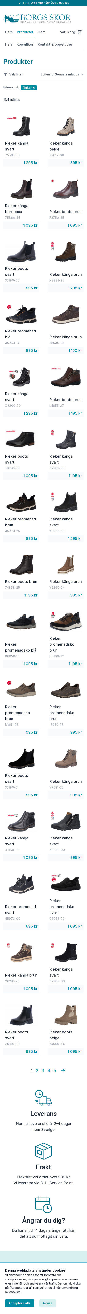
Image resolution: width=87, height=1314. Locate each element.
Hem (9, 32)
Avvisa (47, 1303)
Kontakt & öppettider (55, 44)
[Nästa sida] (63, 1071)
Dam (41, 32)
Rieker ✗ (28, 87)
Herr (8, 44)
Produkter (25, 32)
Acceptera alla (20, 1303)
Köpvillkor (25, 44)
